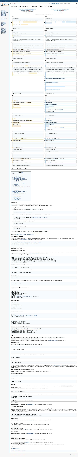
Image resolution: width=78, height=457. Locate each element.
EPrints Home (10, 1)
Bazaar (17, 1)
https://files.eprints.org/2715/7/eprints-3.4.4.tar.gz (25, 315)
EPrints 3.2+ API (3, 17)
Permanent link (3, 32)
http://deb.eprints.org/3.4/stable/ (23, 212)
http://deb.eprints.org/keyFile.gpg (39, 217)
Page (10, 3)
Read (49, 3)
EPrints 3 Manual (3, 11)
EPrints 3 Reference (4, 18)
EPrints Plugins (3, 19)
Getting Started (26, 429)
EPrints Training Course (4, 12)
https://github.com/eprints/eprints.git (24, 296)
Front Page (3, 10)
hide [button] (22, 172)
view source (33, 9)
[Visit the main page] (4, 4)
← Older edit (27, 12)
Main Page (3, 24)
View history (57, 3)
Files (21, 1)
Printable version (3, 31)
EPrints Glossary (3, 13)
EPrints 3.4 (37, 253)
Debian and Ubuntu (18, 450)
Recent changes (3, 23)
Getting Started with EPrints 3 (53, 340)
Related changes (3, 29)
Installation (24, 450)
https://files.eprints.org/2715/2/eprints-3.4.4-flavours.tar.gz (27, 242)
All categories (3, 22)
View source (53, 3)
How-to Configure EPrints (4, 16)
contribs (32, 10)
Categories (13, 450)
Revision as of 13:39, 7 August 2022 (57, 9)
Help (2, 25)
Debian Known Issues (15, 448)
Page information (3, 33)
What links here (3, 28)
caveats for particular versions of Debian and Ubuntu (25, 234)
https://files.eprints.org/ (25, 239)
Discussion (14, 3)
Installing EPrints (3, 14)
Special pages (3, 30)
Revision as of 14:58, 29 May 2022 (25, 9)
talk (29, 10)
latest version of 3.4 (30, 404)
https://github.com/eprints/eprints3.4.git (24, 307)
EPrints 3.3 (31, 253)
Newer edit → (60, 12)
